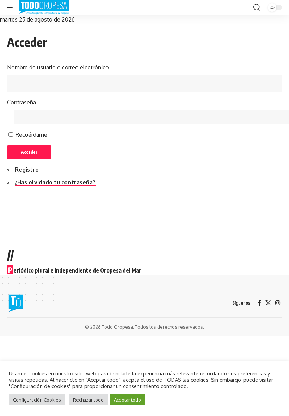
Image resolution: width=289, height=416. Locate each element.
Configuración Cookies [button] (37, 400)
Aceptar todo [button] (127, 400)
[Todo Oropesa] (44, 7)
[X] (268, 303)
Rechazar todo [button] (88, 400)
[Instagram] (277, 303)
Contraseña (21, 102)
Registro (27, 169)
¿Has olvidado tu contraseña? (55, 182)
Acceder (29, 152)
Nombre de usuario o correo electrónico (58, 67)
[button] (13, 7)
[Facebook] (259, 303)
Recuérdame (31, 134)
